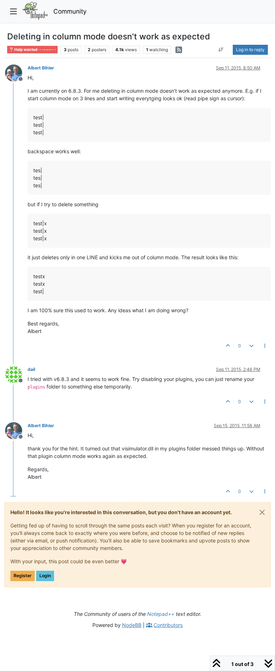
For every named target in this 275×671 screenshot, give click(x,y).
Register (23, 575)
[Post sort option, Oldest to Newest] (221, 50)
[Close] (262, 512)
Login (45, 575)
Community (70, 11)
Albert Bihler (41, 68)
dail (31, 369)
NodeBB (131, 625)
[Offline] (16, 72)
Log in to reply (250, 49)
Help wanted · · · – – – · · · (35, 49)
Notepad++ (160, 614)
